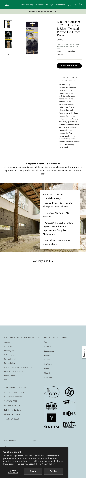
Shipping (60, 51)
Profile (6, 379)
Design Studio (60, 5)
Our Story (29, 5)
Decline (53, 471)
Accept (33, 471)
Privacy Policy (48, 463)
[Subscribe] (34, 440)
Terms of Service (10, 359)
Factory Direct (9, 375)
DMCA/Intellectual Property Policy (18, 367)
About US (8, 346)
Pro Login (49, 5)
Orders (7, 342)
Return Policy (9, 355)
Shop (23, 5)
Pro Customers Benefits (13, 371)
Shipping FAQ (9, 350)
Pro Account (39, 5)
